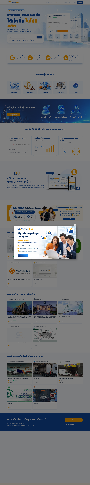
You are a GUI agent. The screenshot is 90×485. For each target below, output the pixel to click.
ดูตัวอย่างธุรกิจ (34, 255)
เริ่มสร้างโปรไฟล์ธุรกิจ (23, 255)
